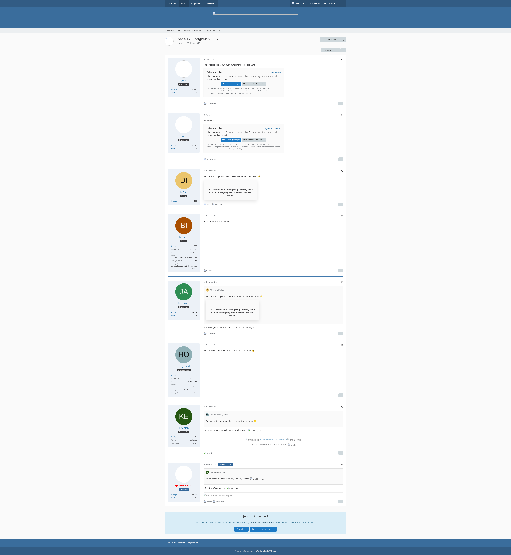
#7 (342, 406)
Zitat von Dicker (217, 290)
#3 (342, 170)
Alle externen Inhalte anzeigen (254, 84)
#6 (342, 345)
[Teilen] (343, 50)
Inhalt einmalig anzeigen (231, 84)
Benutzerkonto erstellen (263, 529)
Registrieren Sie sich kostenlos (260, 522)
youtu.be (274, 72)
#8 (342, 464)
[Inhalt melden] (340, 103)
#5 (342, 282)
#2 (342, 115)
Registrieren (329, 3)
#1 (342, 59)
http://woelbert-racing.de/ (272, 439)
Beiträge (174, 89)
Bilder (173, 92)
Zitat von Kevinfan (218, 472)
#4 (342, 215)
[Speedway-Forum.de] (255, 17)
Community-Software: (255, 551)
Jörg (180, 43)
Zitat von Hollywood (219, 414)
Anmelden (315, 3)
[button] (299, 3)
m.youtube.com (271, 128)
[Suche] (341, 3)
